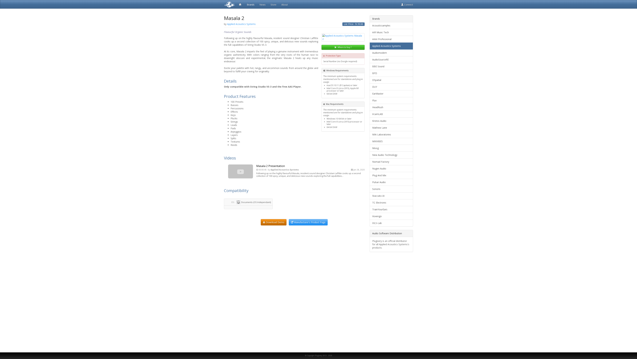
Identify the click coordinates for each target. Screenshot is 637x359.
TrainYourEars (379, 209)
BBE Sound (378, 66)
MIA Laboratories (381, 134)
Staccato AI (378, 195)
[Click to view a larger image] (343, 37)
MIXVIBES (377, 141)
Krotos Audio (379, 120)
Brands (250, 4)
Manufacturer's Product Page (309, 222)
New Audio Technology (384, 154)
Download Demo (274, 222)
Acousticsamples (381, 25)
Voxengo (377, 216)
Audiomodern (379, 52)
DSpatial (376, 80)
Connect (408, 4)
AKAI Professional (381, 39)
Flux (374, 100)
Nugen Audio (379, 168)
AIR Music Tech (380, 32)
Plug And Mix (379, 175)
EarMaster (377, 93)
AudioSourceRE (380, 59)
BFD (374, 73)
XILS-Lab (377, 223)
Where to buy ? (344, 47)
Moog (375, 148)
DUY (374, 86)
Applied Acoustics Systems (386, 46)
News (262, 4)
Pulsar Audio (379, 182)
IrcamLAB (377, 114)
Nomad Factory (380, 161)
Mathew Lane (379, 127)
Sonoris (376, 189)
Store (273, 4)
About (284, 4)
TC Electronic (379, 202)
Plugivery (228, 4)
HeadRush (377, 107)
